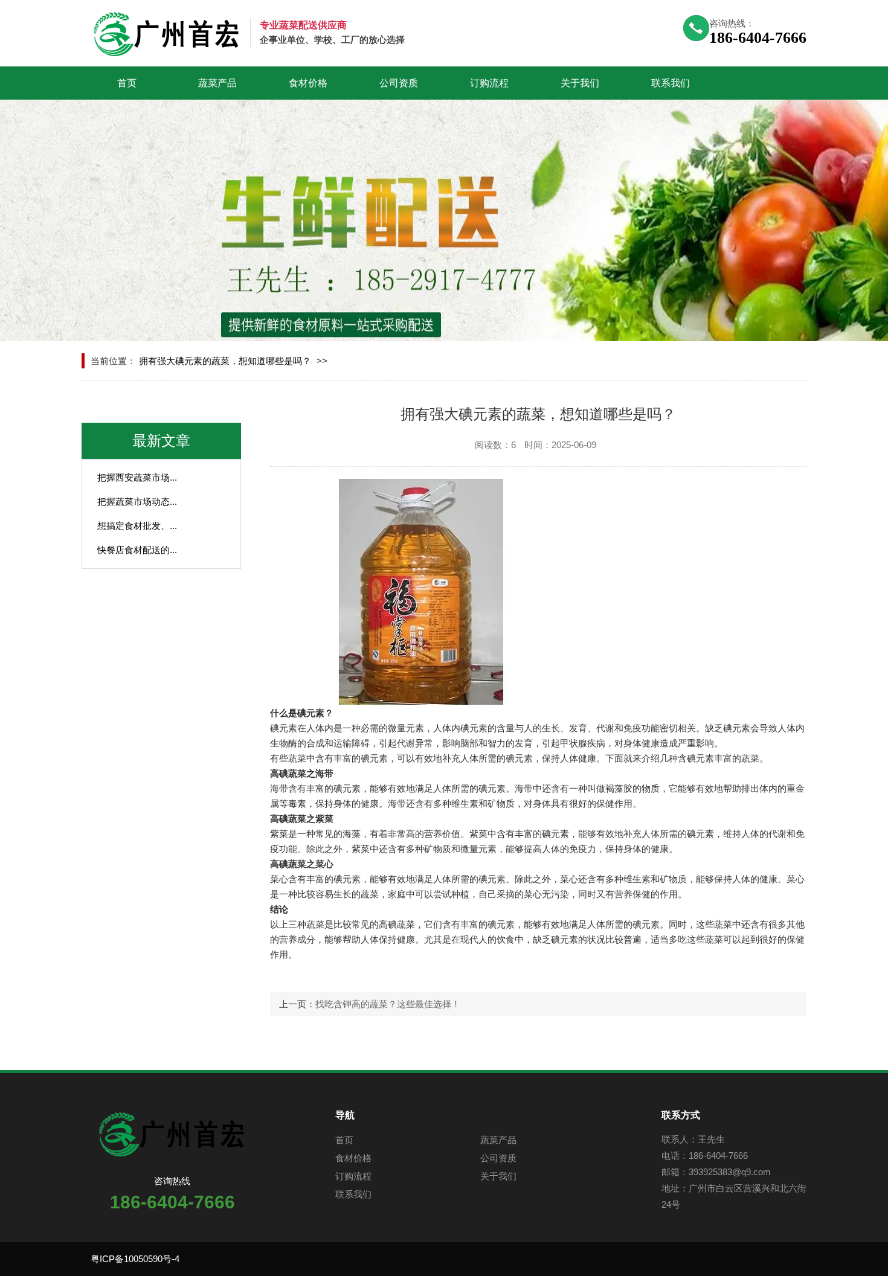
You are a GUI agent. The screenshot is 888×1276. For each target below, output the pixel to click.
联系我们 (670, 83)
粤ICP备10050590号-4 (135, 1259)
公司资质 (398, 83)
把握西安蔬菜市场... (137, 477)
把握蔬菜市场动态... (137, 501)
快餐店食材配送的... (137, 550)
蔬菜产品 (217, 83)
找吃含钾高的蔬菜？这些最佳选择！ (387, 1004)
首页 (127, 83)
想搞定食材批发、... (137, 526)
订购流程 (489, 83)
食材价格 (308, 83)
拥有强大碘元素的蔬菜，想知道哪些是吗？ (225, 361)
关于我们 (580, 83)
